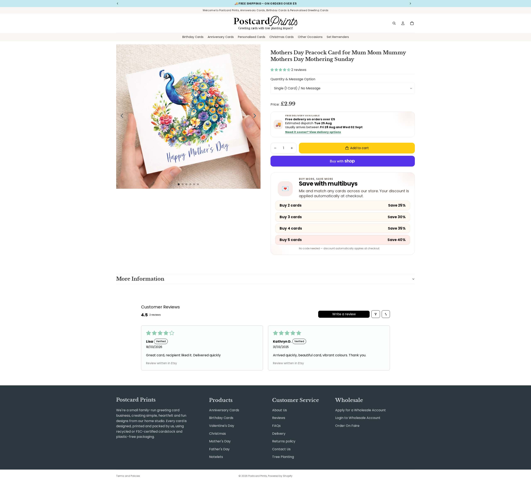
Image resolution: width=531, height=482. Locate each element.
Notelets (216, 456)
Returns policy (283, 441)
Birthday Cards (221, 417)
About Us (279, 410)
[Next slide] (256, 116)
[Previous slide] (120, 116)
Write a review (344, 314)
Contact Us (281, 449)
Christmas (217, 433)
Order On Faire (347, 425)
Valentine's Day (221, 425)
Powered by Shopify (280, 476)
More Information (140, 279)
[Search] (394, 23)
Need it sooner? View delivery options (313, 132)
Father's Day (219, 449)
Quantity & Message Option (292, 79)
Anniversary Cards (224, 410)
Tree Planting (283, 456)
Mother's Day (220, 441)
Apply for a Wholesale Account (360, 410)
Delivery (278, 433)
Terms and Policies (128, 476)
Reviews (278, 417)
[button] (280, 69)
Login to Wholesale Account (357, 417)
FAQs (276, 425)
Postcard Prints (257, 476)
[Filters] (375, 314)
